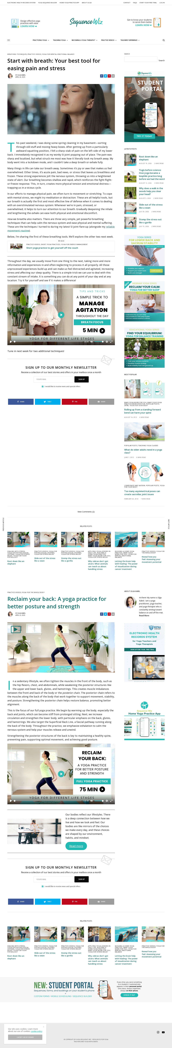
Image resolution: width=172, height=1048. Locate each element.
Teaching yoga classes (148, 445)
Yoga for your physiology (17, 556)
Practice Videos (34, 54)
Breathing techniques (17, 54)
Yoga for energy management (74, 244)
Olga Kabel (21, 75)
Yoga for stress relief (44, 554)
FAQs (135, 3)
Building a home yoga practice (97, 553)
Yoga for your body (139, 405)
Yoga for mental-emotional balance (58, 54)
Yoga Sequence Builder (47, 3)
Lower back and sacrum (134, 485)
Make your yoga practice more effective (143, 403)
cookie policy (36, 1031)
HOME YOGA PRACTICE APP (69, 3)
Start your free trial (148, 3)
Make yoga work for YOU (135, 402)
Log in (162, 3)
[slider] (48, 341)
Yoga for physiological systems (45, 552)
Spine (126, 405)
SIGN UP (81, 379)
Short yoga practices (50, 244)
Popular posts (152, 404)
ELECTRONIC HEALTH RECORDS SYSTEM (21, 3)
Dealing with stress (16, 551)
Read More (144, 615)
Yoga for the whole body (153, 552)
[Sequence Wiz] (86, 22)
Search (127, 54)
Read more (76, 846)
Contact (126, 3)
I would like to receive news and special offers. (63, 386)
